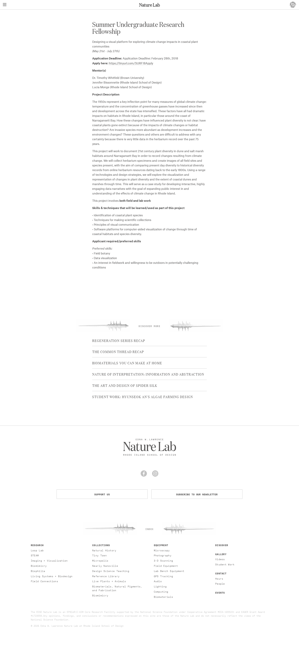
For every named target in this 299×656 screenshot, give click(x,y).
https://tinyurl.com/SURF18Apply (131, 63)
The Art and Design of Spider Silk (124, 385)
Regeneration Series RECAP (118, 340)
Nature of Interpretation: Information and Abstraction (148, 374)
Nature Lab (149, 5)
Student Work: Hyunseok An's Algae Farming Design (142, 396)
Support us (102, 494)
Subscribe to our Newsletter (197, 494)
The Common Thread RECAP (118, 351)
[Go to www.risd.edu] (293, 5)
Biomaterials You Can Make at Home (127, 362)
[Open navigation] (4, 5)
